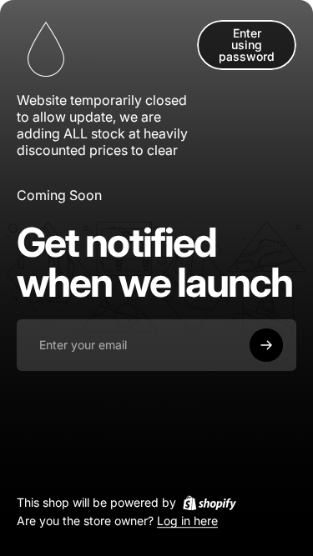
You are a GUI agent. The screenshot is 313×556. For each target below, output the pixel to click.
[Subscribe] (266, 345)
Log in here (187, 521)
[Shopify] (209, 502)
